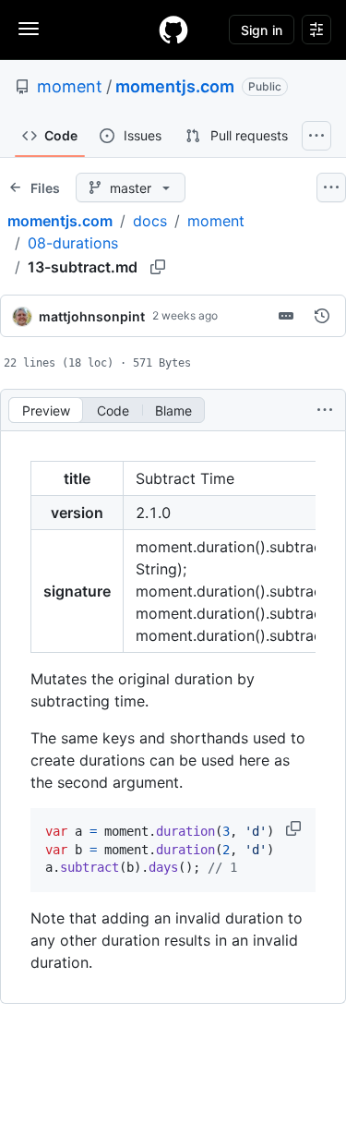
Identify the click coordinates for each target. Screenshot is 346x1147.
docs (150, 220)
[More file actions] (325, 410)
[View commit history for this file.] (322, 316)
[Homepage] (173, 29)
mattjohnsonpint (92, 316)
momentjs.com (174, 86)
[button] (295, 828)
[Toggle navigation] (28, 28)
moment (69, 86)
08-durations (73, 243)
